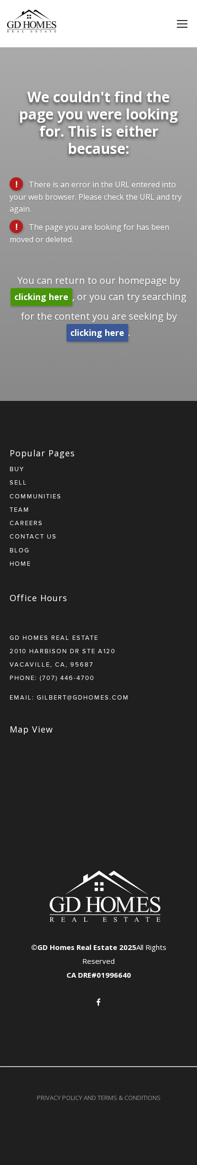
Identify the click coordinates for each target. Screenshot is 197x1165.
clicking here (41, 296)
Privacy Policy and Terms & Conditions (99, 1097)
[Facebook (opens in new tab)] (98, 1002)
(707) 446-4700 (67, 677)
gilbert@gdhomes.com (83, 697)
